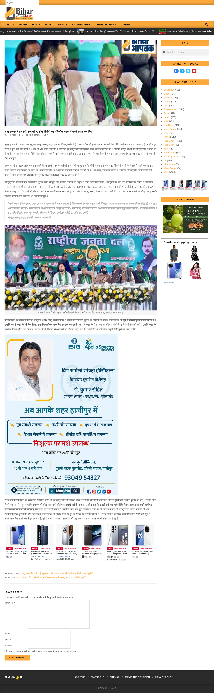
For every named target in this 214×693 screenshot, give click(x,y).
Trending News (171, 156)
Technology (170, 152)
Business (168, 97)
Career (167, 101)
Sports (167, 148)
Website (8, 645)
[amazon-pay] (81, 541)
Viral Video (169, 164)
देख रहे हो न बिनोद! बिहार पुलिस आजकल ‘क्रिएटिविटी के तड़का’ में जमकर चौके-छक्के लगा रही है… (94, 31)
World (167, 172)
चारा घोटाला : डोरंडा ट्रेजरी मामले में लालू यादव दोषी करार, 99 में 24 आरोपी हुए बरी (51, 577)
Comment (10, 603)
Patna (167, 137)
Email (8, 639)
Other (166, 133)
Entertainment (171, 109)
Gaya (166, 113)
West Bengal (170, 168)
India (166, 121)
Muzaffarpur (170, 129)
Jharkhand (169, 125)
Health (167, 117)
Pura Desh (169, 144)
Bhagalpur (169, 89)
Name (8, 633)
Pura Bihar (169, 140)
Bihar (166, 93)
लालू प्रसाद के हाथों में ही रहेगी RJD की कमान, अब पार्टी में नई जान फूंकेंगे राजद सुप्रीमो (57, 573)
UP (165, 160)
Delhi (166, 105)
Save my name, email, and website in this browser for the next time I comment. (43, 651)
